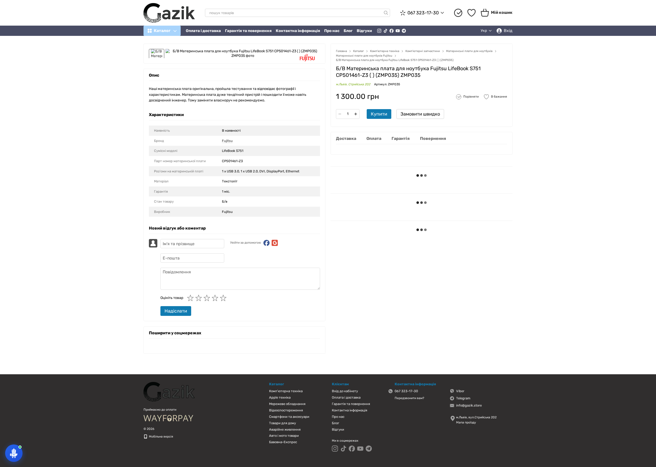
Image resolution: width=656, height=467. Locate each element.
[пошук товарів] (386, 13)
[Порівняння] (458, 13)
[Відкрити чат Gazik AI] (14, 453)
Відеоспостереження (286, 410)
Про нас (332, 30)
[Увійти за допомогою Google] (275, 243)
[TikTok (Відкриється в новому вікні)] (385, 31)
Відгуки (364, 30)
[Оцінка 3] (208, 298)
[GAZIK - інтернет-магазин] (169, 391)
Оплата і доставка (203, 30)
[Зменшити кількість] (339, 114)
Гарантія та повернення (248, 30)
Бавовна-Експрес (283, 442)
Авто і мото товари (284, 436)
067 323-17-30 (423, 13)
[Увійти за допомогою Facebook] (266, 243)
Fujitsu (227, 141)
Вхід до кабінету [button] (345, 391)
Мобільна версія (160, 436)
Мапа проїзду (466, 422)
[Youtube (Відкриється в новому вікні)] (398, 31)
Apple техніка (280, 397)
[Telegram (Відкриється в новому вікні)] (404, 31)
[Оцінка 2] (200, 298)
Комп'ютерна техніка (286, 391)
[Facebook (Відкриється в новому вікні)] (391, 31)
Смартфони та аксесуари (289, 417)
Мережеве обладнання (287, 404)
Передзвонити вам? (409, 398)
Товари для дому (282, 423)
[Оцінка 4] (216, 298)
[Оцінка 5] (224, 298)
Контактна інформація (298, 30)
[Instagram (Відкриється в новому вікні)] (379, 31)
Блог (348, 30)
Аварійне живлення (285, 429)
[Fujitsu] (307, 58)
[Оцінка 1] (191, 298)
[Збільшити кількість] (355, 114)
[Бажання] (471, 13)
